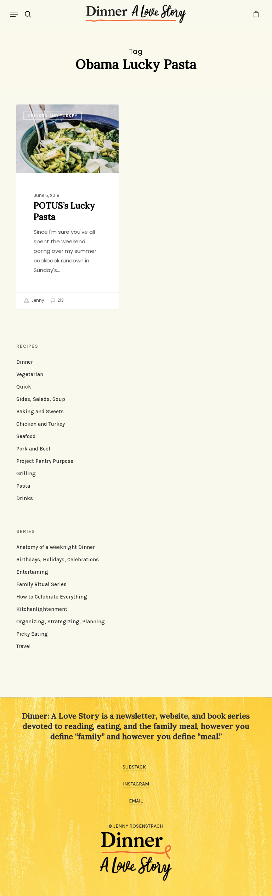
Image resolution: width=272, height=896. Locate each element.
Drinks (24, 498)
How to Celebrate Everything (51, 597)
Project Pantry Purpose (44, 461)
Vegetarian (29, 374)
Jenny (37, 300)
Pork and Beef (33, 449)
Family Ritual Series (41, 584)
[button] (14, 14)
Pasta (23, 486)
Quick (23, 387)
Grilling (26, 473)
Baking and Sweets (40, 411)
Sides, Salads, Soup (40, 399)
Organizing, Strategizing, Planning (60, 621)
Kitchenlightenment (41, 609)
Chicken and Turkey (53, 115)
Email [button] (136, 801)
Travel (23, 646)
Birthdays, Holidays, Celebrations (57, 559)
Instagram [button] (136, 784)
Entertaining (32, 572)
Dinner (24, 362)
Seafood (26, 436)
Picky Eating (32, 634)
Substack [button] (134, 767)
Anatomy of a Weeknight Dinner (55, 547)
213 (60, 300)
